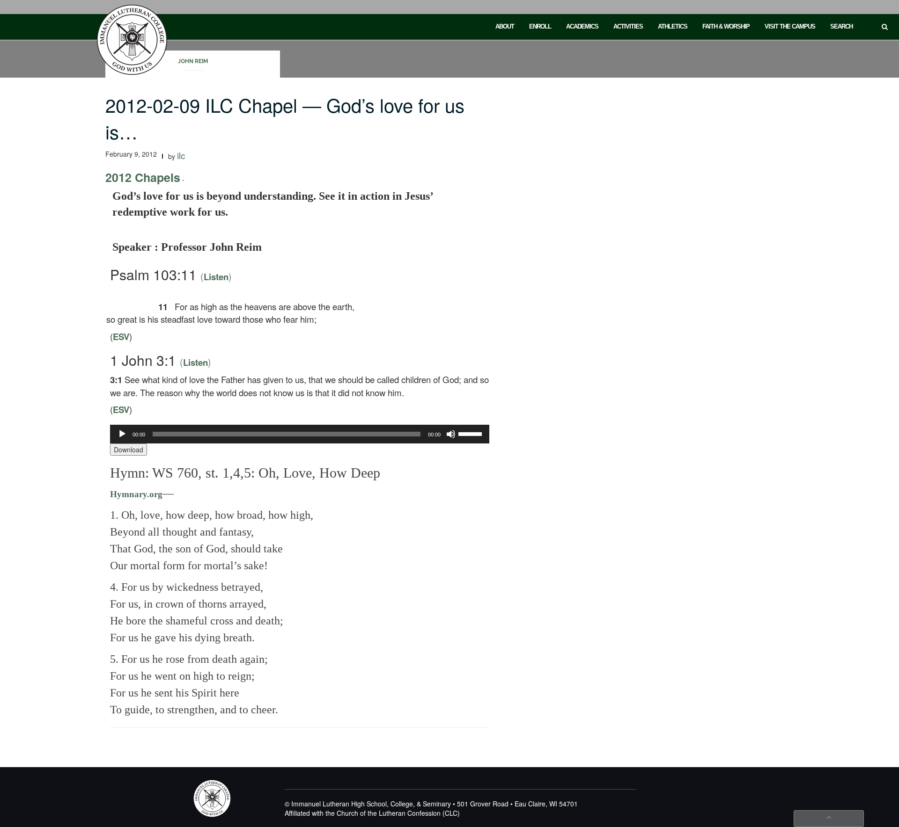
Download (128, 449)
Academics (582, 26)
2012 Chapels (142, 177)
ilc (181, 155)
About (504, 26)
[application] (299, 434)
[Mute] (451, 434)
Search (841, 26)
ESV (121, 336)
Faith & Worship (726, 26)
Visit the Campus (790, 26)
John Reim (193, 61)
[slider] (471, 433)
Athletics (672, 26)
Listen (216, 276)
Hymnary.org (136, 494)
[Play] (122, 434)
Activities (628, 26)
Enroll (540, 26)
